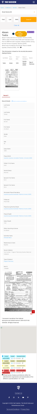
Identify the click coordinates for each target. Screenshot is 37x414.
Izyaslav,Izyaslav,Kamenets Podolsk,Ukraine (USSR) (17, 194)
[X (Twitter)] (18, 397)
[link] (8, 2)
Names (15, 7)
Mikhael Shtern (8, 237)
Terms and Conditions (12, 409)
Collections (8, 7)
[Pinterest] (28, 397)
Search (28, 19)
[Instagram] (14, 397)
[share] (13, 34)
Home (2, 7)
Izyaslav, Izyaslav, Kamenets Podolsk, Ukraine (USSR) (18, 158)
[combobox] (17, 12)
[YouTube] (23, 397)
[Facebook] (9, 397)
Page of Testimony (8, 261)
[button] (34, 2)
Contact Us (18, 393)
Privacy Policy (25, 409)
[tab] (6, 95)
